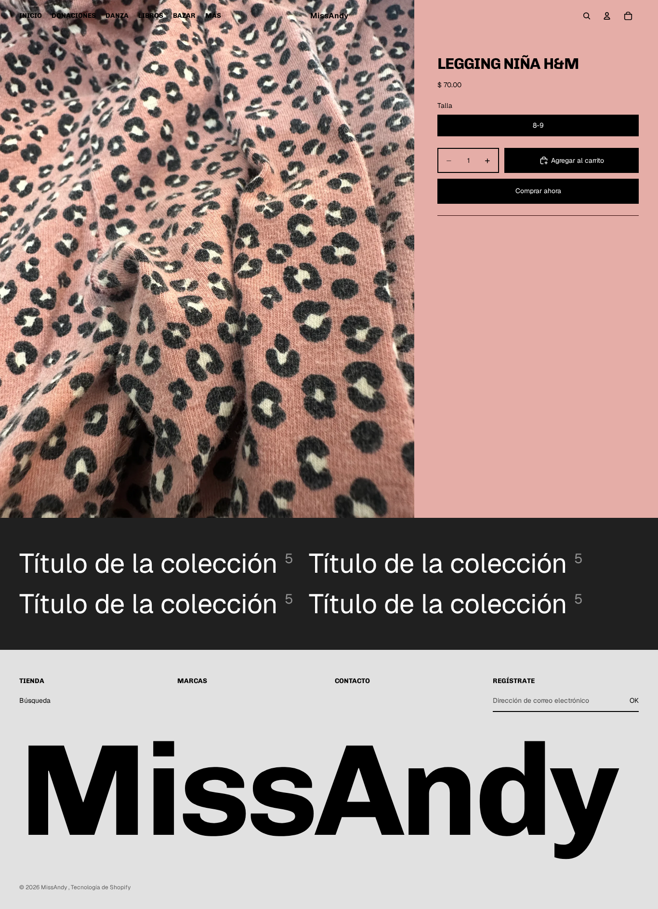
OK (634, 700)
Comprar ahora (538, 190)
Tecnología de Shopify (101, 887)
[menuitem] (213, 15)
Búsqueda (35, 700)
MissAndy (54, 887)
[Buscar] (586, 15)
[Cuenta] (607, 15)
